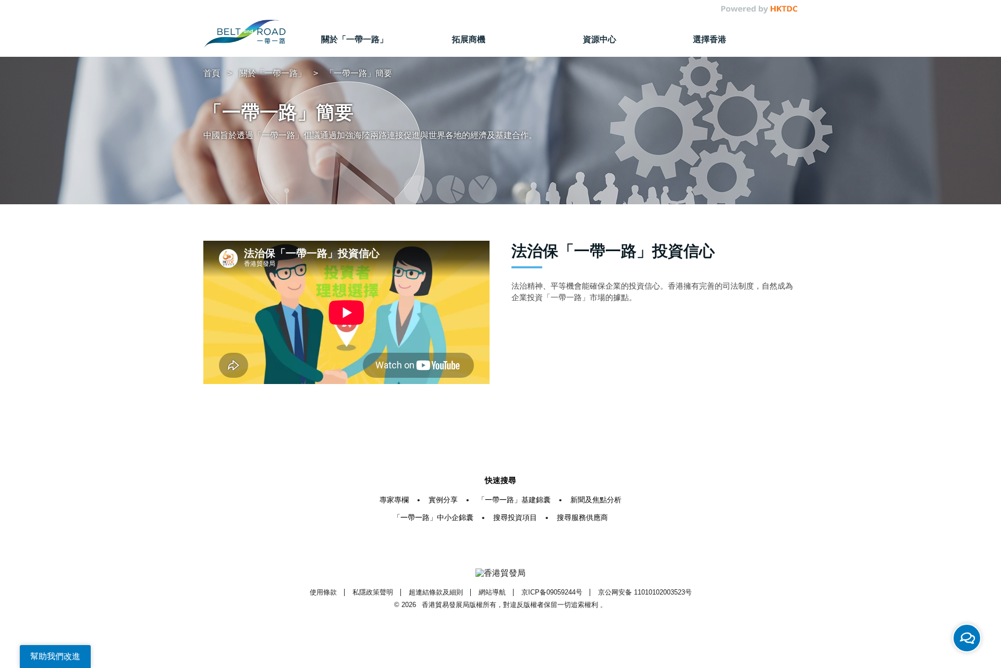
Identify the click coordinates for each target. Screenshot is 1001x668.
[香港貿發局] (500, 573)
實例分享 (443, 500)
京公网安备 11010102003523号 (645, 592)
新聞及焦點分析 (595, 500)
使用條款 (323, 592)
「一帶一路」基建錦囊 (514, 500)
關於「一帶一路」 (272, 73)
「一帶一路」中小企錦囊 (433, 517)
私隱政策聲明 (372, 592)
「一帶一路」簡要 (358, 73)
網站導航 (492, 592)
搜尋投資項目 (515, 517)
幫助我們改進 (55, 656)
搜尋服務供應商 (582, 517)
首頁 (211, 73)
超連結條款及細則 (436, 592)
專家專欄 (394, 500)
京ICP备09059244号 (551, 592)
